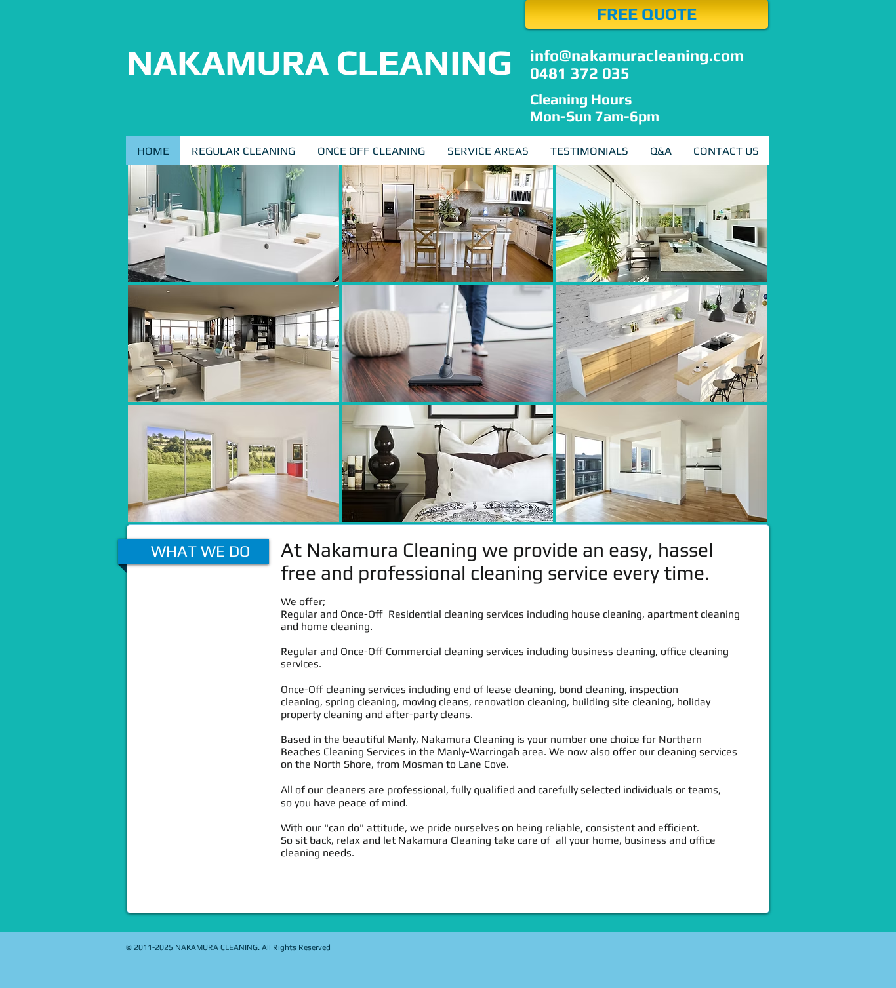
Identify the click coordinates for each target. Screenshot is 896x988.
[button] (487, 150)
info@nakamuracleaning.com (637, 55)
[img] (233, 223)
